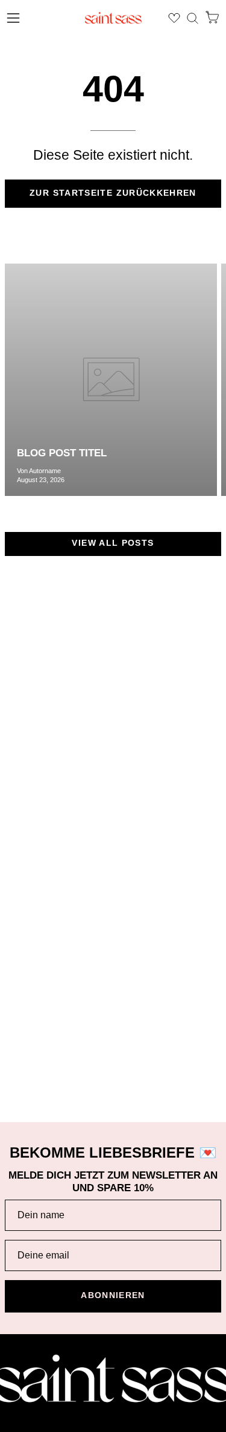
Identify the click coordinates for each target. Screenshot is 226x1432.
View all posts (113, 543)
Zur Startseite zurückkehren (113, 193)
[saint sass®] (113, 18)
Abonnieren (113, 1295)
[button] (192, 18)
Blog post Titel (62, 453)
